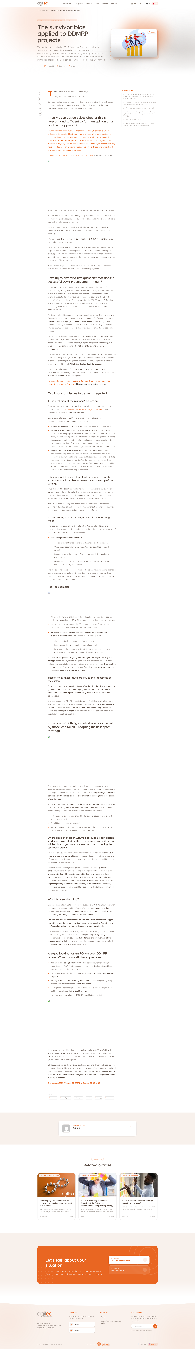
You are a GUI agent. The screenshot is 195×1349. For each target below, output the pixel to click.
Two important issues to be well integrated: (138, 108)
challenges (53, 1098)
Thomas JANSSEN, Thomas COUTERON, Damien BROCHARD (74, 1083)
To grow (79, 4)
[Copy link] (40, 114)
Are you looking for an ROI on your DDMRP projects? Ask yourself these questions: (138, 124)
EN (156, 3)
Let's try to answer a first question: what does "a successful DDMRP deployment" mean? (140, 103)
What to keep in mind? (132, 119)
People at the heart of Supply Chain (51, 20)
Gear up (89, 4)
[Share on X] (40, 104)
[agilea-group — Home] (42, 4)
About (97, 4)
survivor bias (109, 1098)
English (154, 1344)
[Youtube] (135, 4)
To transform (66, 4)
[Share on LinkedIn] (40, 99)
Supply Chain (72, 20)
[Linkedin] (132, 4)
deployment (78, 1098)
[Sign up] (155, 1326)
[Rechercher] (140, 4)
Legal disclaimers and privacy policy (111, 1322)
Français (143, 1344)
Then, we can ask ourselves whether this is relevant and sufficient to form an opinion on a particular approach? (138, 96)
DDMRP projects (65, 1098)
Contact (114, 4)
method (89, 1098)
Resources (104, 4)
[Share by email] (40, 109)
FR (149, 3)
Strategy (98, 1098)
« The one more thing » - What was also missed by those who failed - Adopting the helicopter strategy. (140, 114)
